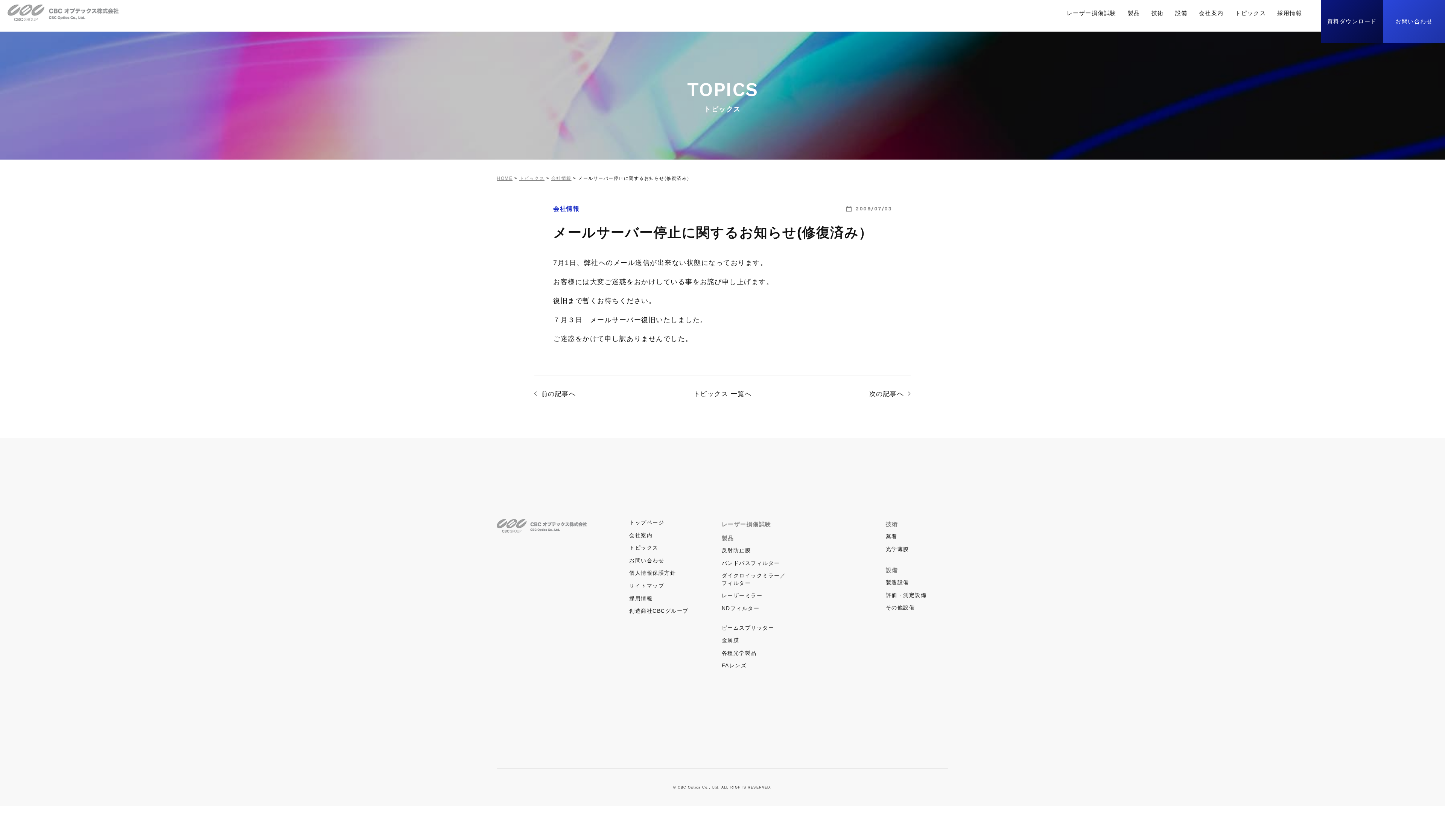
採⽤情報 (1289, 13)
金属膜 (730, 640)
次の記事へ (886, 393)
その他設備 (900, 607)
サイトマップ (646, 586)
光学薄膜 (897, 549)
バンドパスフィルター (751, 563)
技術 (1157, 13)
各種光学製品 (739, 653)
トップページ (646, 522)
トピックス (1250, 13)
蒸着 (891, 536)
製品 (1134, 13)
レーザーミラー (742, 595)
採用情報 (641, 598)
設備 (1181, 13)
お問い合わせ (1414, 21)
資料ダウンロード (1352, 21)
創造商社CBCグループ (659, 611)
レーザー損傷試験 (1091, 13)
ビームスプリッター (748, 628)
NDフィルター (741, 608)
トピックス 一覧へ (723, 393)
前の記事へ (558, 393)
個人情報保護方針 (652, 573)
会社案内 (1211, 13)
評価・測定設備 (906, 595)
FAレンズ (734, 665)
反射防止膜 (736, 550)
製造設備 (897, 582)
